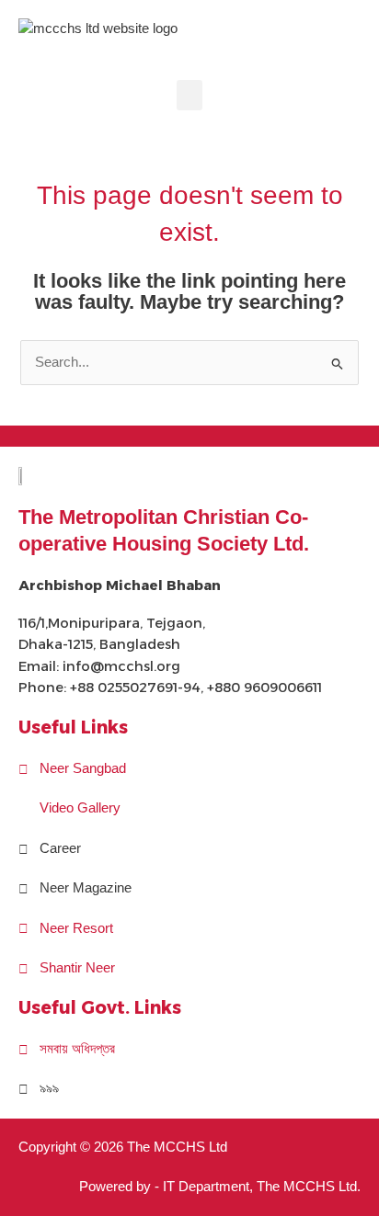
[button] (189, 95)
